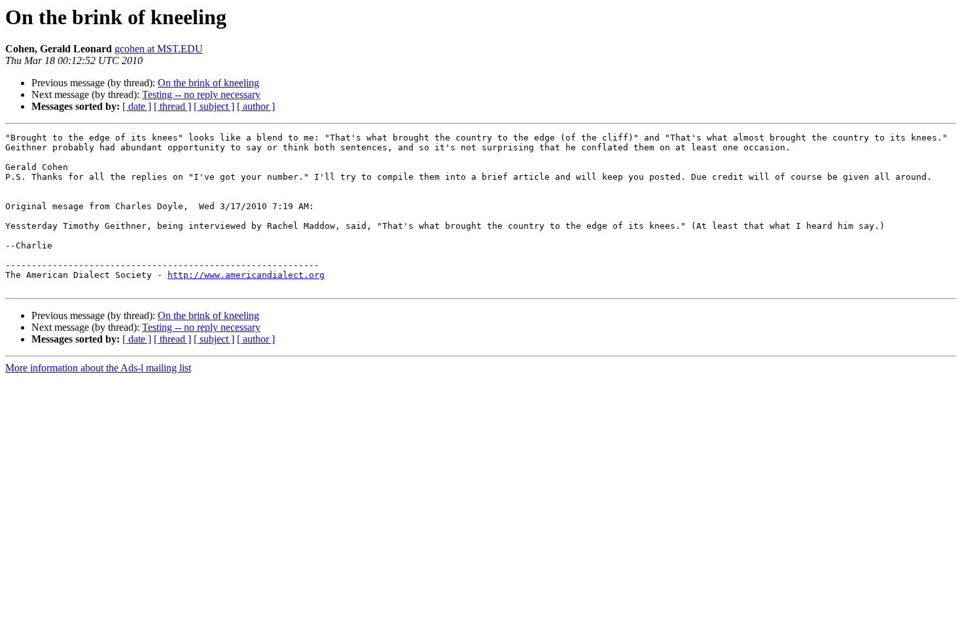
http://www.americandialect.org (246, 275)
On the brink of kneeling (208, 82)
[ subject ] (214, 106)
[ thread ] (172, 106)
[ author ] (256, 106)
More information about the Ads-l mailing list (98, 367)
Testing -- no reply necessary (201, 94)
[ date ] (136, 106)
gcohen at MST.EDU (159, 48)
